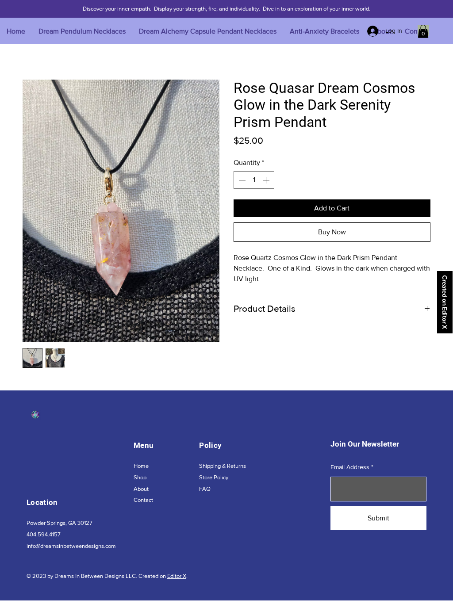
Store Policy (213, 477)
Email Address (349, 467)
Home (141, 466)
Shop (140, 477)
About (141, 488)
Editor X (176, 576)
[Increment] (267, 180)
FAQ (205, 488)
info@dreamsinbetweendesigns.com (71, 546)
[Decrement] (241, 180)
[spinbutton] (254, 180)
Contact (143, 500)
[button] (423, 31)
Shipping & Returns (222, 466)
